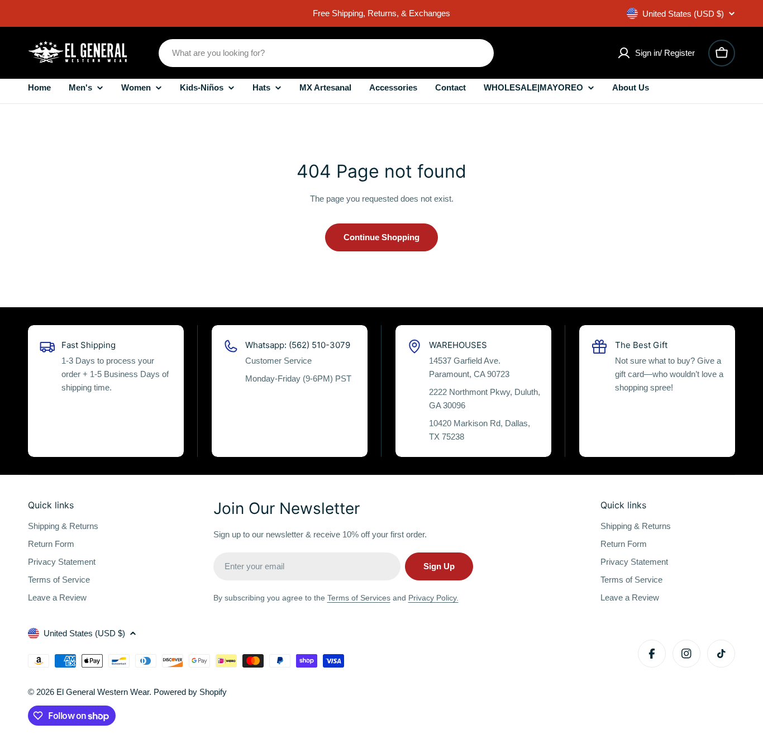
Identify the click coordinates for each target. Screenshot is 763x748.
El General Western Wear (102, 692)
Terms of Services (358, 597)
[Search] (478, 53)
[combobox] (326, 53)
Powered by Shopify (190, 692)
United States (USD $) (683, 13)
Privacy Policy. (433, 597)
